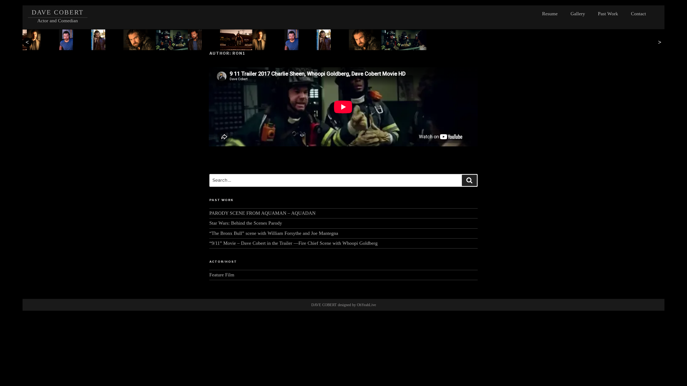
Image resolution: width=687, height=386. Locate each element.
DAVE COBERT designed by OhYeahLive (343, 305)
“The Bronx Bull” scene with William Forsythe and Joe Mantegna (273, 233)
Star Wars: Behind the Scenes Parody (245, 223)
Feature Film (221, 274)
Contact (638, 13)
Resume (550, 13)
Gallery (578, 13)
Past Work (608, 13)
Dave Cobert (58, 12)
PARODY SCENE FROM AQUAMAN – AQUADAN (262, 213)
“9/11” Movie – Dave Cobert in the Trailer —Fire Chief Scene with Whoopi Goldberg (293, 243)
